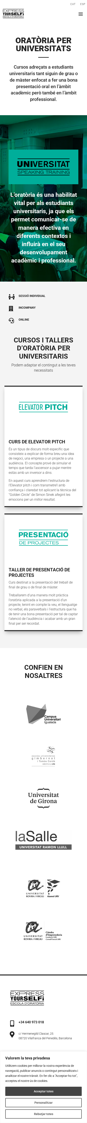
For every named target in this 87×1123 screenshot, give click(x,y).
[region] (43, 1087)
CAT (73, 4)
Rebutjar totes (43, 1114)
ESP (82, 4)
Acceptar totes (43, 1091)
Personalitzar (43, 1102)
